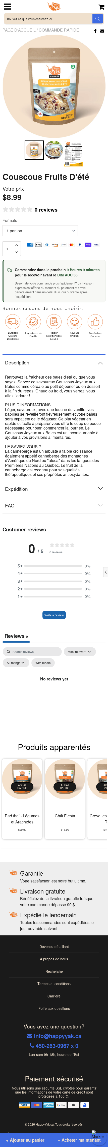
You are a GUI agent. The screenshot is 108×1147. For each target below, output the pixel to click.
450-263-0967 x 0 (57, 1046)
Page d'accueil (20, 30)
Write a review (54, 615)
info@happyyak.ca (57, 1036)
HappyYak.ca (45, 1124)
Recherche (54, 971)
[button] (54, 566)
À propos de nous (54, 958)
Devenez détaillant (54, 946)
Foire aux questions (54, 1008)
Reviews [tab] (16, 635)
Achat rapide (22, 786)
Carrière (54, 995)
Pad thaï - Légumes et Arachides (22, 819)
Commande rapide (59, 30)
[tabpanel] (54, 690)
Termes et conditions (54, 983)
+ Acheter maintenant (79, 1140)
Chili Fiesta (65, 816)
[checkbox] (43, 662)
